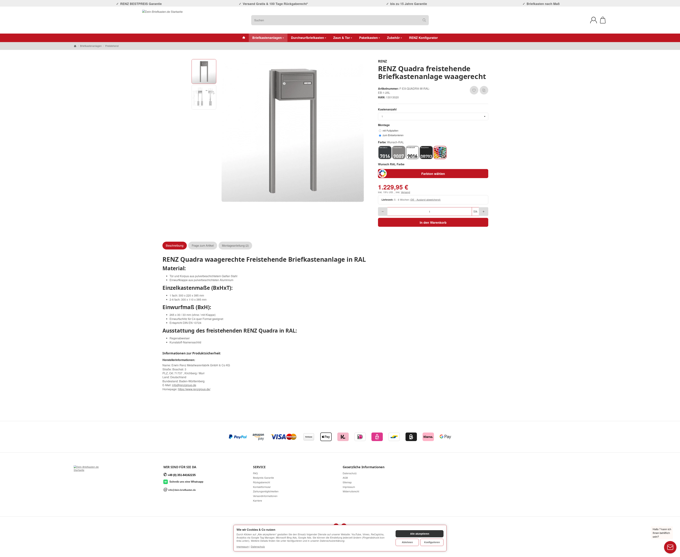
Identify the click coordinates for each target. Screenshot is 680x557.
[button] (204, 71)
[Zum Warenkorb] (602, 20)
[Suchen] (424, 20)
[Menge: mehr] (483, 211)
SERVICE (259, 467)
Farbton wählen (433, 173)
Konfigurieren (432, 542)
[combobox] (433, 116)
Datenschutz (258, 546)
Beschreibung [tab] (174, 245)
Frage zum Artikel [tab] (203, 245)
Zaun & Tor (341, 37)
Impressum (242, 546)
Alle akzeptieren (419, 533)
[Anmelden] (593, 20)
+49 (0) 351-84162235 (182, 475)
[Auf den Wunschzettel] (474, 90)
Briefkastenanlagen (267, 37)
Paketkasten (368, 37)
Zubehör (393, 37)
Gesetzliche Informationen (364, 467)
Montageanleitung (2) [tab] (235, 245)
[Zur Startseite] (162, 20)
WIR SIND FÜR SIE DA (179, 467)
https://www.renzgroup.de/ (194, 389)
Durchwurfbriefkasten (307, 37)
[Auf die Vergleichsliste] (484, 90)
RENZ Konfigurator (423, 37)
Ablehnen (407, 542)
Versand (405, 192)
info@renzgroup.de (184, 385)
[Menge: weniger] (382, 211)
